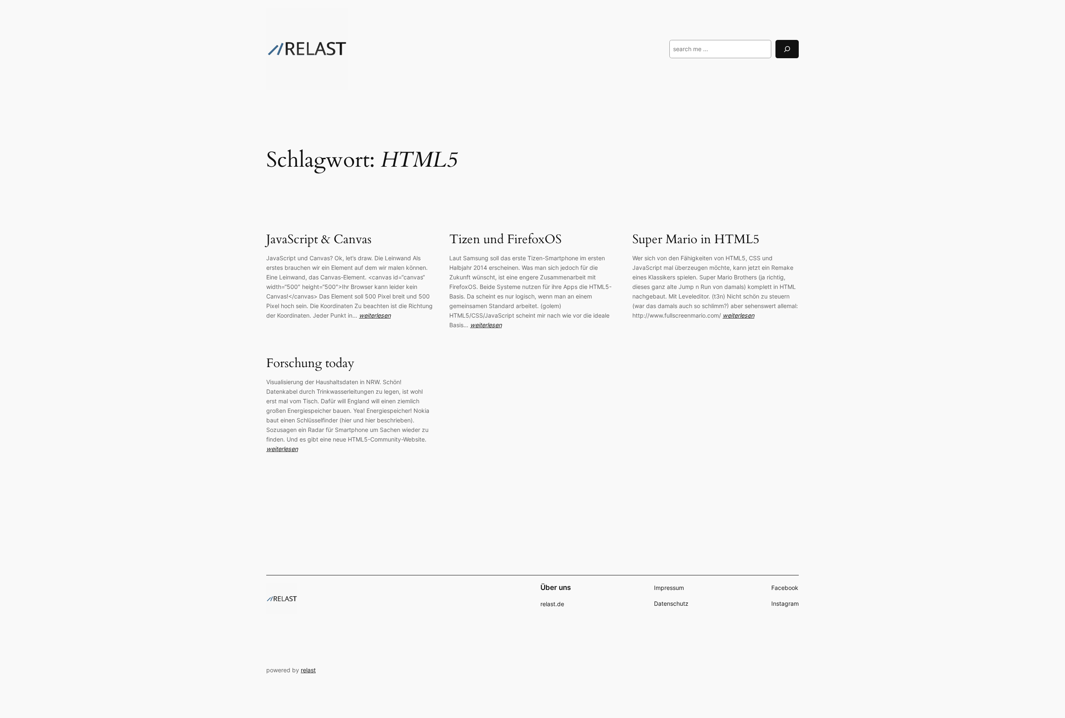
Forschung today (310, 363)
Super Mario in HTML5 (695, 239)
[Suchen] (787, 49)
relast (308, 670)
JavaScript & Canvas (319, 239)
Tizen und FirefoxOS (505, 239)
